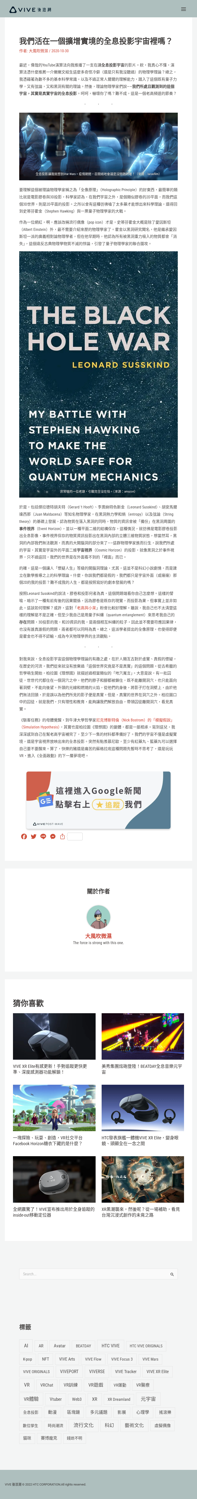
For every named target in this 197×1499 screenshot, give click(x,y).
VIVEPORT (69, 1371)
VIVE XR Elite (158, 1371)
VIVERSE (97, 1371)
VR (27, 1385)
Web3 (77, 1399)
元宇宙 (148, 1399)
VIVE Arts (67, 1359)
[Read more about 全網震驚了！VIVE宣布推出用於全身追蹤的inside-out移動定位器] (54, 1179)
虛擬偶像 (162, 1425)
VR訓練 (71, 1385)
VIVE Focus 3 (122, 1359)
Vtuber (56, 1399)
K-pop (27, 1359)
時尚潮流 (55, 1425)
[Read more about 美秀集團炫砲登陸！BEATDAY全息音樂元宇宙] (143, 1036)
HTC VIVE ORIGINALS (146, 1346)
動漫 (52, 1412)
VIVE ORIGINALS (36, 1371)
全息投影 (30, 1412)
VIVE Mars (150, 1359)
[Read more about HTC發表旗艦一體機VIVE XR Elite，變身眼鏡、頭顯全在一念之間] (143, 1107)
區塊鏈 (73, 1412)
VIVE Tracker (125, 1371)
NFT (45, 1359)
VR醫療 (143, 1385)
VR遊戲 (95, 1385)
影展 (121, 1412)
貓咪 (27, 1438)
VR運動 (120, 1385)
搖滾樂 (165, 1412)
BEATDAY (83, 1345)
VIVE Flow (93, 1359)
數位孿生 (30, 1425)
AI (26, 1346)
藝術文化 (134, 1425)
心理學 (142, 1412)
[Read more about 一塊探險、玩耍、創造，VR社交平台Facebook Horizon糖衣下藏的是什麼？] (54, 1107)
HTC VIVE (111, 1346)
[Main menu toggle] (183, 9)
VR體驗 (31, 1399)
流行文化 (84, 1425)
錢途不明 (74, 1438)
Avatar (60, 1346)
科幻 (109, 1425)
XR (94, 1399)
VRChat (46, 1385)
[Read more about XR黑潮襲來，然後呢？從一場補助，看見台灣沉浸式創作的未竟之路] (143, 1179)
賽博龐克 (49, 1438)
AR (41, 1345)
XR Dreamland (119, 1399)
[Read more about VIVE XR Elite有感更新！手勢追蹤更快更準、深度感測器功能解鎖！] (54, 1036)
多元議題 (98, 1412)
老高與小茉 (86, 608)
